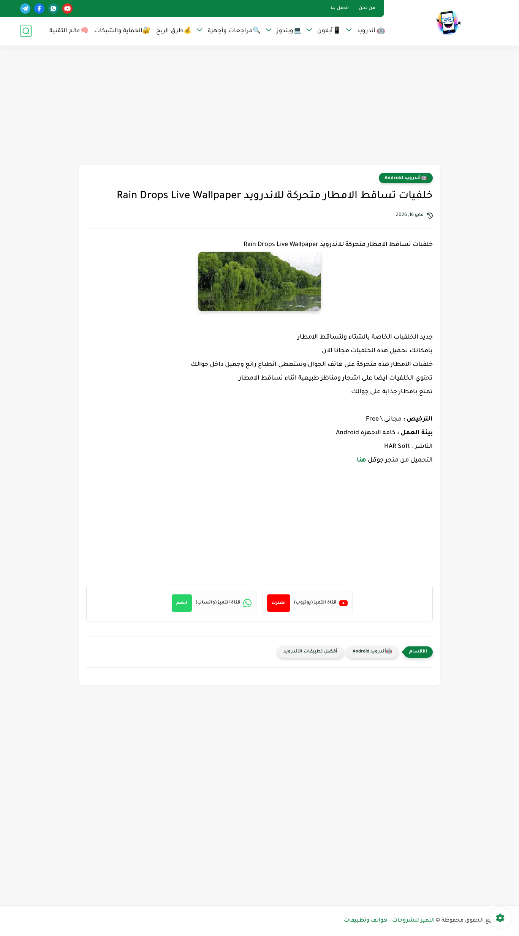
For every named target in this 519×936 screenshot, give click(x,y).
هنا (361, 460)
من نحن (367, 8)
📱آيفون (329, 31)
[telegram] (25, 8)
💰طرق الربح (173, 31)
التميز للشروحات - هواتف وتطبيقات (389, 921)
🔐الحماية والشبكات (122, 31)
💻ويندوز (289, 31)
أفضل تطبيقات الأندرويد (310, 651)
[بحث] (26, 31)
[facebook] (39, 8)
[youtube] (67, 8)
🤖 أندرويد (371, 31)
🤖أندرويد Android (406, 178)
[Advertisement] (259, 106)
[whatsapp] (53, 8)
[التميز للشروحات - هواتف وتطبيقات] (448, 22)
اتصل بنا (340, 8)
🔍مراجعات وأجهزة (234, 31)
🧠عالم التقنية (69, 31)
